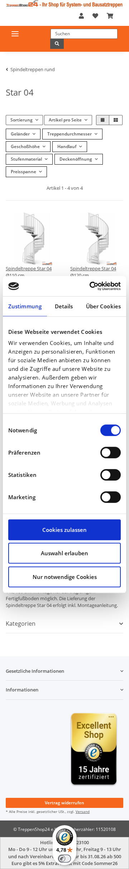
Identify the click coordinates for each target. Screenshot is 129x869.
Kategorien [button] (20, 623)
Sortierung (21, 120)
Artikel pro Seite (65, 120)
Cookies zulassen (64, 529)
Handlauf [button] (66, 146)
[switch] (110, 452)
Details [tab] (64, 306)
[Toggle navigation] (15, 33)
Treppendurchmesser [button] (69, 134)
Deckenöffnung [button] (75, 159)
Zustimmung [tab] (25, 306)
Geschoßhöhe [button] (25, 146)
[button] (81, 16)
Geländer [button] (20, 134)
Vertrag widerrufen (64, 803)
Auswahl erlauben (64, 553)
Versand (83, 811)
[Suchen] (57, 44)
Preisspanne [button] (23, 172)
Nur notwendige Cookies (65, 576)
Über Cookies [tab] (103, 306)
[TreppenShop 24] (64, 4)
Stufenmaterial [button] (26, 159)
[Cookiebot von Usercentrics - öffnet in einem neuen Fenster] (91, 286)
